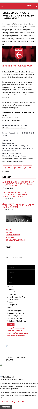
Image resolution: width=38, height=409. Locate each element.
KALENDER (9, 232)
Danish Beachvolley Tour (17, 297)
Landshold (12, 292)
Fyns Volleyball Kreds (15, 318)
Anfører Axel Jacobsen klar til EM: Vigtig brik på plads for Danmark (18, 184)
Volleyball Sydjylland (15, 316)
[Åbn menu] (2, 6)
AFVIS (4, 404)
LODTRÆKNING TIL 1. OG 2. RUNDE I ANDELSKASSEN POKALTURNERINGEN (15, 194)
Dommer (11, 302)
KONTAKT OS (10, 237)
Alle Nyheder (13, 305)
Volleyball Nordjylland (15, 311)
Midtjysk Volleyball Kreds (17, 313)
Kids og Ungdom (14, 299)
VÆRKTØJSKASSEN (13, 235)
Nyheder (11, 289)
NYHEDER (9, 230)
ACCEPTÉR (6, 407)
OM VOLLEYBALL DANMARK (15, 240)
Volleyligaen (12, 294)
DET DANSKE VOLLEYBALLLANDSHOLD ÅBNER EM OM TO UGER (18, 205)
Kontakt (30, 5)
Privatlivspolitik (11, 341)
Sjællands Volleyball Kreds (17, 321)
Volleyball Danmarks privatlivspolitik (12, 402)
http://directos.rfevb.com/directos (14, 128)
